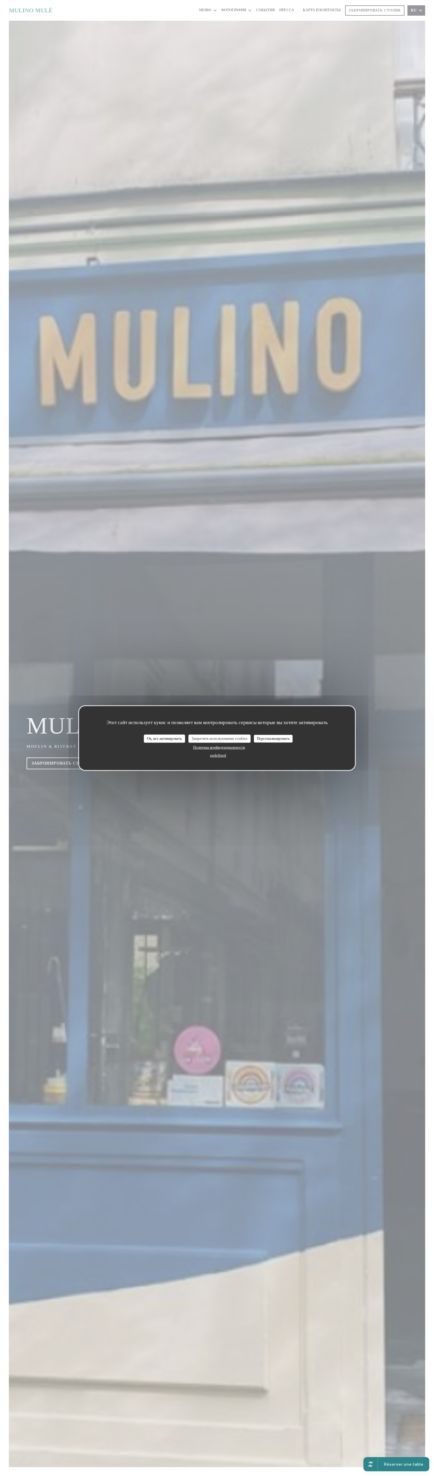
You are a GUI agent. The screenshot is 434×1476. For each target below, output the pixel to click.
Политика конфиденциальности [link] (219, 747)
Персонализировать (273, 738)
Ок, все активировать (164, 738)
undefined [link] (218, 755)
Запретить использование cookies (219, 738)
